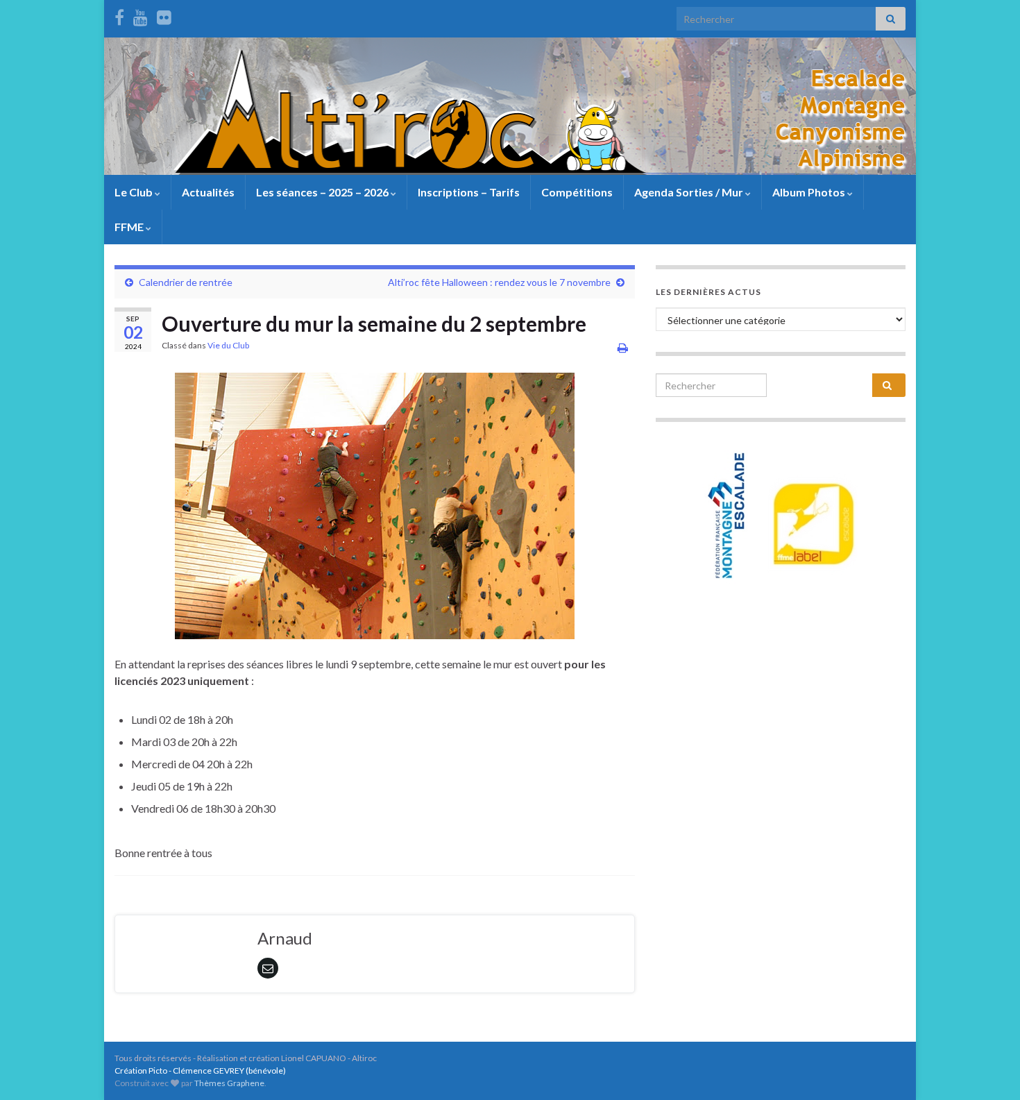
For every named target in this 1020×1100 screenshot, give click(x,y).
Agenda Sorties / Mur (689, 191)
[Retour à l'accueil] (510, 106)
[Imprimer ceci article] (623, 347)
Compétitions (577, 191)
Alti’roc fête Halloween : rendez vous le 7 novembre (499, 282)
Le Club (134, 191)
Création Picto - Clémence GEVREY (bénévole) (200, 1070)
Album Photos (809, 191)
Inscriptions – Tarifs (469, 191)
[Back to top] (988, 1068)
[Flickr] (164, 15)
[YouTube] (140, 15)
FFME (130, 226)
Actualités (208, 191)
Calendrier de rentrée (185, 282)
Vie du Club (228, 345)
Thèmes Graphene (229, 1083)
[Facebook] (119, 15)
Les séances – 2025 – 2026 (323, 191)
